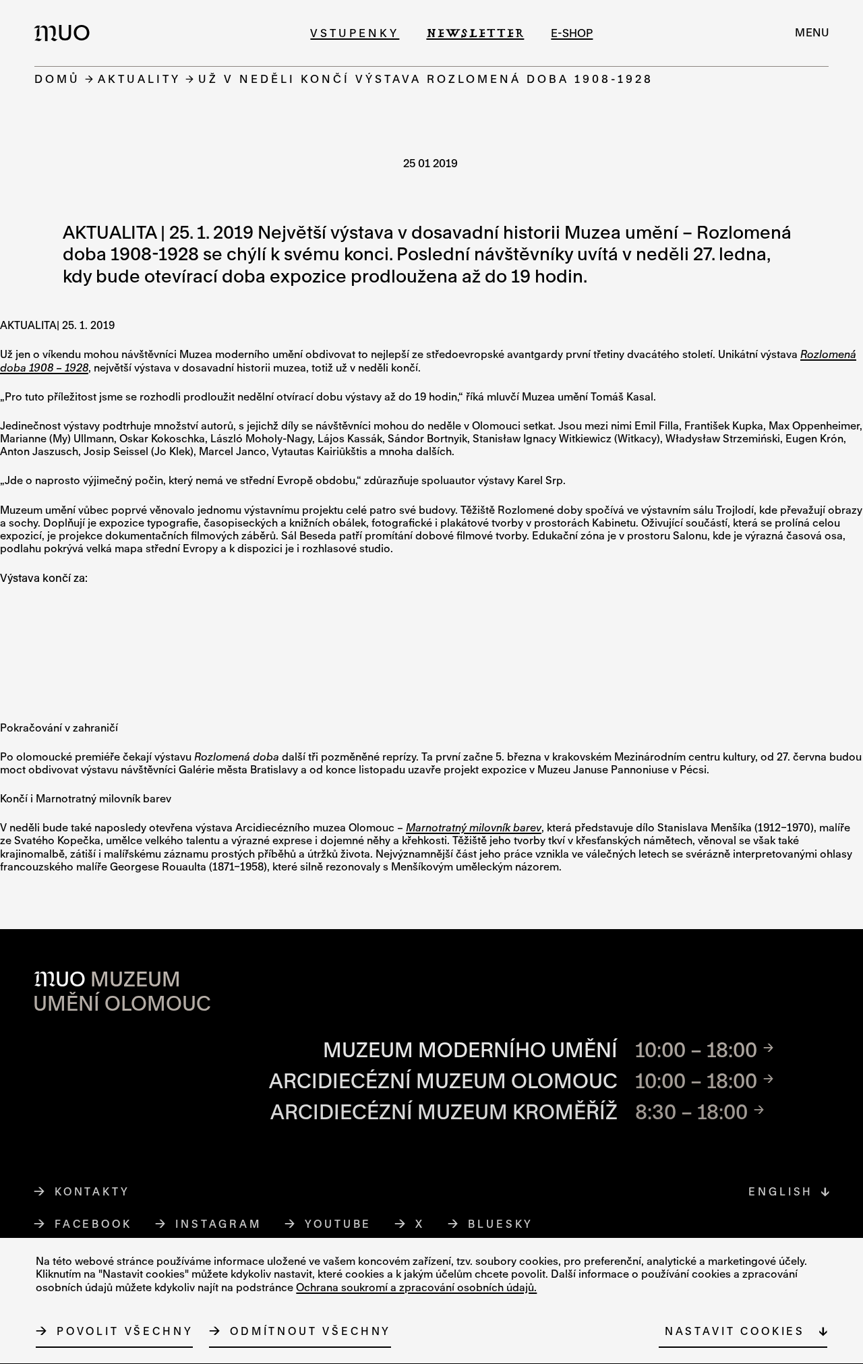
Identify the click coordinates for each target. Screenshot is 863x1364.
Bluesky (501, 1224)
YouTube (338, 1224)
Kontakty (92, 1191)
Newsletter (475, 32)
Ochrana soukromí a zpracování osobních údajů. (416, 1287)
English (780, 1191)
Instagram (218, 1224)
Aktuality (139, 78)
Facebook (93, 1224)
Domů (57, 78)
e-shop (572, 32)
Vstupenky (354, 32)
